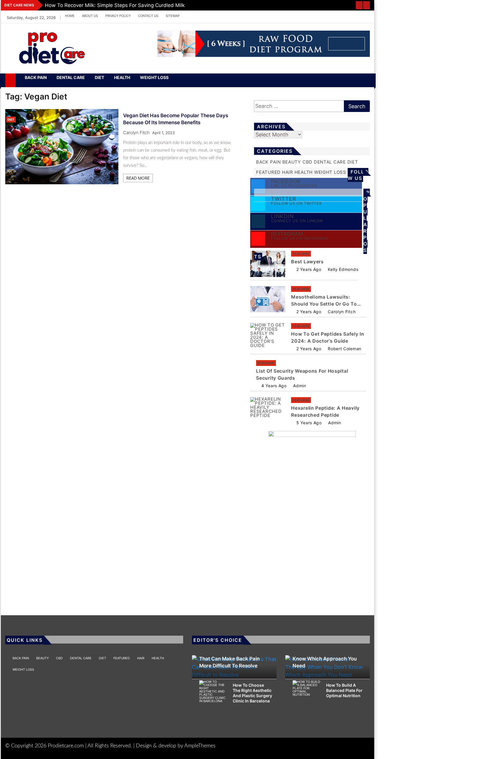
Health (122, 77)
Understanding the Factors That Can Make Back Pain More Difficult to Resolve (231, 659)
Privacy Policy (118, 16)
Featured (268, 172)
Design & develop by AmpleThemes (176, 746)
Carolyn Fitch (136, 132)
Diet (99, 77)
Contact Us (148, 16)
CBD (307, 162)
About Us (90, 16)
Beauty (291, 162)
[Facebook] (259, 15)
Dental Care (71, 77)
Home (70, 16)
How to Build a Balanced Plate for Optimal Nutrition (344, 690)
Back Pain (36, 77)
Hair (287, 172)
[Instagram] (276, 15)
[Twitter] (268, 15)
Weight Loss (154, 77)
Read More (138, 178)
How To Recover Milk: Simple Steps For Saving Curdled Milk (115, 5)
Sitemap (173, 16)
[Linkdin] (284, 15)
